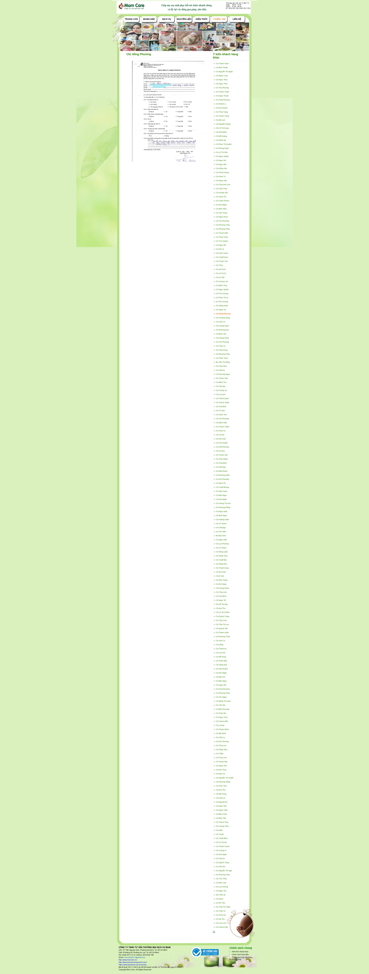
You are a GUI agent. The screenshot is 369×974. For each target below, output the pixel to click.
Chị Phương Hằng (223, 782)
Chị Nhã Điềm (221, 132)
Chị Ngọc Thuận (222, 96)
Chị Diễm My (221, 140)
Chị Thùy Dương (222, 173)
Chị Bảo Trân (221, 818)
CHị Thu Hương (222, 294)
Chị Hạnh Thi (221, 197)
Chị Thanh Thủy (222, 822)
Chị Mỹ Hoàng (221, 136)
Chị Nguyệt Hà (221, 802)
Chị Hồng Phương (223, 314)
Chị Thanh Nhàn (222, 729)
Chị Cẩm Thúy (221, 189)
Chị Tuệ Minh (221, 596)
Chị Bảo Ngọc (221, 495)
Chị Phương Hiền (223, 475)
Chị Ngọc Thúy (221, 80)
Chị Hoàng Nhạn (222, 588)
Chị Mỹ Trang (221, 794)
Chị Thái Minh (221, 463)
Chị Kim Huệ (221, 439)
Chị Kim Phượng (222, 479)
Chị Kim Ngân (221, 205)
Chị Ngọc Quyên (222, 156)
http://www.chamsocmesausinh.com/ (133, 962)
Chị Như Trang (221, 580)
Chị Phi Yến (220, 903)
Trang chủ (131, 19)
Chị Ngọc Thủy (221, 84)
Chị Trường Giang (223, 318)
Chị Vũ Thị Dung (222, 128)
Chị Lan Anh (220, 394)
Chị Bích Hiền (221, 209)
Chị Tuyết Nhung (222, 487)
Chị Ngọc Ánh (221, 766)
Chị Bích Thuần (222, 68)
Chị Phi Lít (220, 249)
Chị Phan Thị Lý (222, 298)
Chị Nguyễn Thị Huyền (225, 778)
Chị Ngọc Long (222, 76)
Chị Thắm (219, 754)
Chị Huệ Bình (221, 407)
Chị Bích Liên (221, 334)
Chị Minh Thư (221, 382)
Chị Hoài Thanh (222, 253)
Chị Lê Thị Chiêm (222, 612)
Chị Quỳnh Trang (222, 616)
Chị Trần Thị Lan (222, 624)
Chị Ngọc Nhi (221, 685)
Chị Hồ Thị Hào (222, 604)
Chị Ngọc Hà (221, 310)
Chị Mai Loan (221, 883)
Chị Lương (220, 725)
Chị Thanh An (221, 649)
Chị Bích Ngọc (221, 516)
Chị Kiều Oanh (221, 491)
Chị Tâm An (220, 859)
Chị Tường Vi (221, 850)
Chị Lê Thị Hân (222, 152)
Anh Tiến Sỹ (220, 895)
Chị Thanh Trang (222, 116)
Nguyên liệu (184, 19)
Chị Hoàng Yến (222, 193)
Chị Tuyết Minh (222, 838)
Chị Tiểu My (220, 386)
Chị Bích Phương (222, 709)
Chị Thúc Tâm (221, 786)
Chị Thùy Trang (222, 112)
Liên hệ (237, 19)
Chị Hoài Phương (223, 689)
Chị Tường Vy (221, 390)
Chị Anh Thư (221, 608)
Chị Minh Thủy (221, 286)
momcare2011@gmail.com (134, 957)
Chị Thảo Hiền (221, 661)
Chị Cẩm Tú (220, 322)
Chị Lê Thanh (221, 524)
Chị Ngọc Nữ (221, 245)
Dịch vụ (166, 19)
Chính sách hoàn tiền (240, 955)
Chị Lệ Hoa (220, 451)
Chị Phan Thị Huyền (224, 144)
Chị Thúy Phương (223, 100)
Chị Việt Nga (221, 467)
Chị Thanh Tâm (222, 378)
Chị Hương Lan (222, 281)
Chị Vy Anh (220, 435)
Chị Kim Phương (222, 742)
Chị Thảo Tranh (222, 358)
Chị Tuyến (220, 834)
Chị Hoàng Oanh (222, 326)
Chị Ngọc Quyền (222, 290)
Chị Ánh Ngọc (221, 584)
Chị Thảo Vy (220, 346)
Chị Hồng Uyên (222, 552)
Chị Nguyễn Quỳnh (223, 124)
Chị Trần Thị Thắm (223, 907)
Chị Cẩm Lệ (220, 798)
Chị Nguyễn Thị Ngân (224, 72)
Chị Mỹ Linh (220, 120)
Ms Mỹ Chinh (221, 536)
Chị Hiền (219, 830)
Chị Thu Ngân (221, 697)
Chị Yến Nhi (220, 705)
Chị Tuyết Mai (221, 560)
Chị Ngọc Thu (221, 891)
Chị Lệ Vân (220, 277)
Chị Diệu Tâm (221, 806)
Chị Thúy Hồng (222, 459)
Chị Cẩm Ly (220, 737)
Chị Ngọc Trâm (222, 810)
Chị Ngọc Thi (221, 600)
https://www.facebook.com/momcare (133, 964)
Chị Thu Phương (222, 88)
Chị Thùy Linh (221, 592)
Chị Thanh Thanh (222, 846)
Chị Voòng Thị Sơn (223, 503)
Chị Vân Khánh (222, 669)
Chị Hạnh (219, 899)
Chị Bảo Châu (221, 814)
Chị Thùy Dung (222, 350)
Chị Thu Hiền (221, 532)
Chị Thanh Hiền (222, 233)
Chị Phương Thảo (223, 225)
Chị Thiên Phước (222, 201)
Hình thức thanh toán (240, 952)
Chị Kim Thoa (221, 770)
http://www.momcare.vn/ (128, 959)
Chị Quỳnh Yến (222, 629)
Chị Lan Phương (222, 544)
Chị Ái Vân (220, 576)
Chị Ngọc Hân (221, 181)
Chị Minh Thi (221, 483)
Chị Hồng (219, 645)
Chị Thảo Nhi (221, 713)
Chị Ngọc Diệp (221, 511)
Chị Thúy (219, 265)
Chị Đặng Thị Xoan (223, 701)
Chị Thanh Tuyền (222, 92)
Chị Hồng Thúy (222, 556)
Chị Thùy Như (221, 366)
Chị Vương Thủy (222, 826)
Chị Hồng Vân (221, 168)
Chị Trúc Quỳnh (222, 241)
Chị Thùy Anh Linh (223, 185)
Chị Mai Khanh (221, 471)
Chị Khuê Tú (221, 177)
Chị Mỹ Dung (221, 657)
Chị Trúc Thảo (221, 879)
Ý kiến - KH (219, 19)
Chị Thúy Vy (220, 431)
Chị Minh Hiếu (221, 423)
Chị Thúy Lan (221, 746)
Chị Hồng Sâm (221, 750)
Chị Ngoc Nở (221, 160)
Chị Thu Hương (222, 302)
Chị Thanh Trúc (222, 261)
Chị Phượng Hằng (223, 507)
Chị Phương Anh (222, 330)
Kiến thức (202, 19)
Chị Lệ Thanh (221, 548)
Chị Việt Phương (222, 447)
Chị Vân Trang (221, 213)
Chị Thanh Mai (221, 762)
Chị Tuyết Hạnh (222, 257)
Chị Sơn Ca (220, 641)
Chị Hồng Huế (221, 665)
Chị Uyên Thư (221, 415)
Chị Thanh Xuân (222, 64)
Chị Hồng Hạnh (222, 306)
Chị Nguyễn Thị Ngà (224, 871)
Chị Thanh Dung (222, 568)
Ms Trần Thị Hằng (223, 362)
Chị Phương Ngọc (223, 374)
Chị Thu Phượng (222, 419)
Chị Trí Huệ (220, 411)
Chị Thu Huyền (222, 443)
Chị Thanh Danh (222, 398)
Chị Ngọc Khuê (222, 217)
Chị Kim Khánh (222, 108)
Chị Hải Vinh (221, 269)
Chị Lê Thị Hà (221, 842)
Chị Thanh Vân (222, 455)
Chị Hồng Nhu (221, 564)
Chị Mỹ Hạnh (221, 733)
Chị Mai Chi (220, 774)
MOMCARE (149, 19)
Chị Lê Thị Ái (221, 273)
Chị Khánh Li (221, 104)
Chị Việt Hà (220, 370)
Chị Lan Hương (222, 887)
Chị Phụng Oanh (222, 148)
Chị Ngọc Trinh (222, 717)
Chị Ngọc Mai (221, 164)
